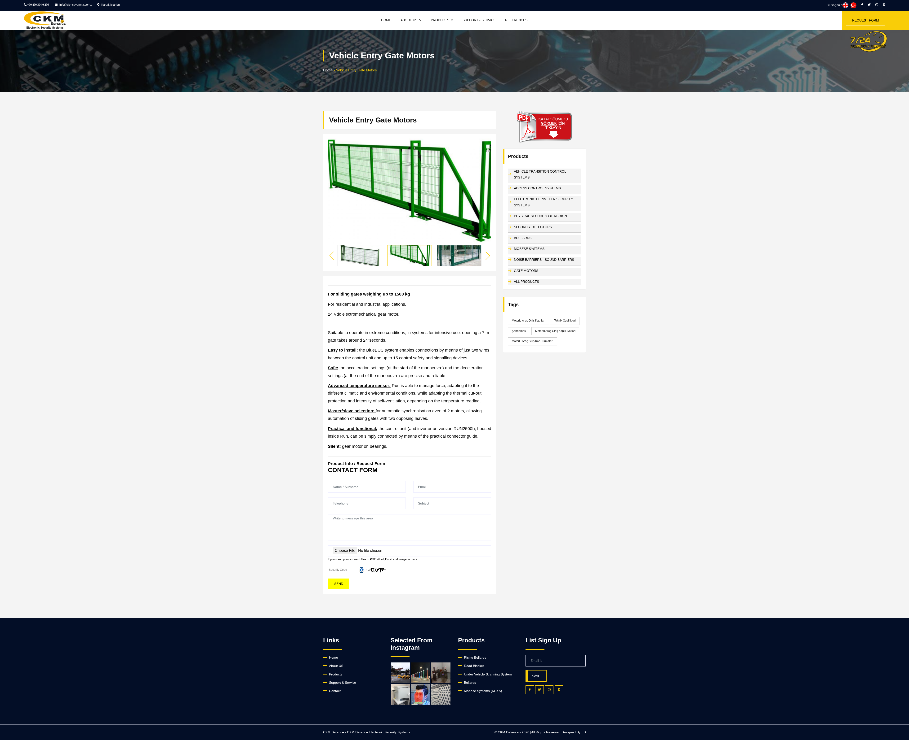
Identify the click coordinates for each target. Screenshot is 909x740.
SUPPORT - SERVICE (479, 20)
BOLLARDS (522, 238)
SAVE (536, 676)
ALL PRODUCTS (526, 281)
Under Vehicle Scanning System (488, 674)
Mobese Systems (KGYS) (483, 691)
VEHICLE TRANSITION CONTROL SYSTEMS (540, 174)
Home (328, 70)
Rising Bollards (475, 657)
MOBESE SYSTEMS (529, 249)
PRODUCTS (440, 20)
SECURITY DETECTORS (533, 227)
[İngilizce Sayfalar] (845, 5)
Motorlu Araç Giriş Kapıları (528, 320)
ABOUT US (409, 20)
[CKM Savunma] (868, 41)
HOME (386, 20)
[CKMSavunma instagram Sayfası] (876, 4)
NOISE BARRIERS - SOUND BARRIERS (544, 259)
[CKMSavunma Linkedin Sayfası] (884, 4)
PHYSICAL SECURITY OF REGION (540, 216)
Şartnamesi (519, 331)
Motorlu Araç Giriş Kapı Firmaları (532, 341)
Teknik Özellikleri (565, 320)
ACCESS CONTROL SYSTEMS (537, 188)
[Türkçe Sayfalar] (853, 5)
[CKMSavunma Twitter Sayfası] (869, 4)
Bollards (470, 682)
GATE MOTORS (526, 271)
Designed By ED (573, 732)
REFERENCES (516, 20)
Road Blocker (474, 666)
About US (336, 666)
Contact (335, 691)
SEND (338, 584)
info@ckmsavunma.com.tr (76, 4)
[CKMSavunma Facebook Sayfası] (862, 4)
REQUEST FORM (865, 20)
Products (335, 674)
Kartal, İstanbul (110, 4)
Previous (331, 255)
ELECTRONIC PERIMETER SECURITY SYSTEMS (543, 202)
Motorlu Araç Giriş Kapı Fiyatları (555, 331)
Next (487, 255)
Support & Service (342, 682)
